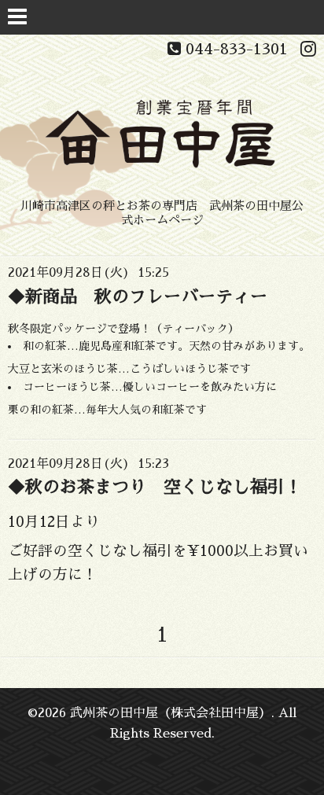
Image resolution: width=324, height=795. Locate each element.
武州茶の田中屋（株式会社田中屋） (170, 713)
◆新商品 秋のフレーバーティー (137, 297)
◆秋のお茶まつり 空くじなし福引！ (155, 487)
